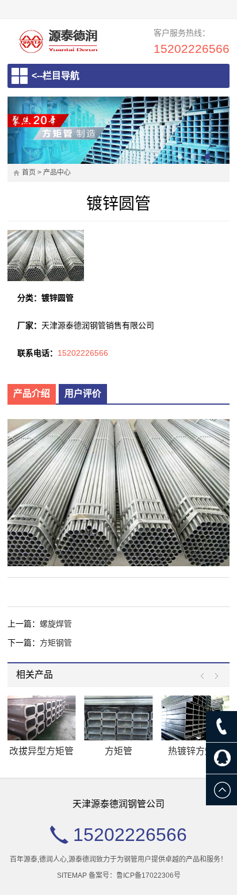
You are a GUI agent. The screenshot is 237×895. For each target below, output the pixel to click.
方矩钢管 (56, 642)
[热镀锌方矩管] (195, 718)
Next (213, 676)
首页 (29, 172)
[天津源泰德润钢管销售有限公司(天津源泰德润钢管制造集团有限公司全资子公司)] (58, 41)
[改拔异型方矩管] (41, 718)
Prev (205, 676)
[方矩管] (119, 718)
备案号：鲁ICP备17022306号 (135, 875)
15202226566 (192, 48)
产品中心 (57, 172)
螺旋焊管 (56, 623)
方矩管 (118, 751)
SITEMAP (72, 875)
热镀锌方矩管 (195, 751)
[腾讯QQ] (221, 758)
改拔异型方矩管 (41, 751)
